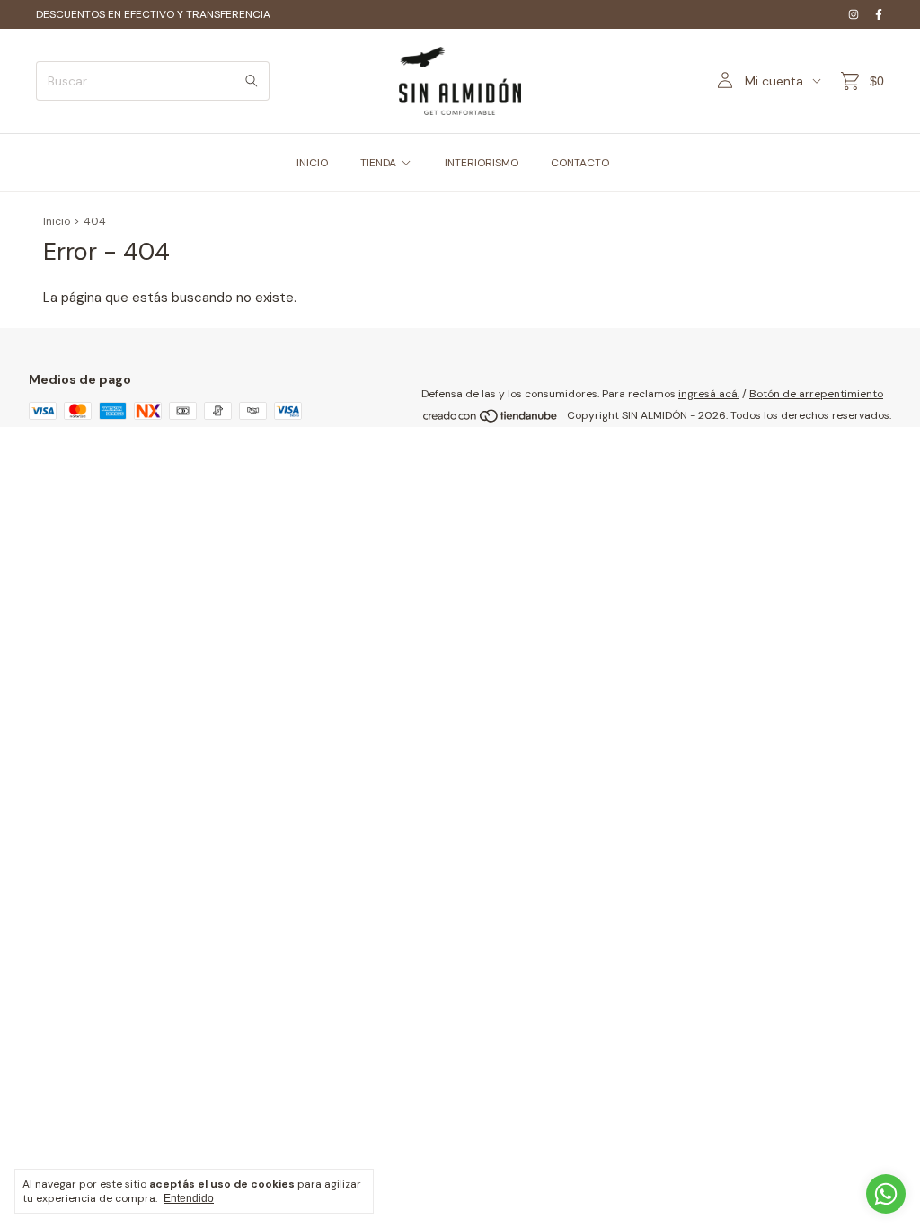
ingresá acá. (708, 394)
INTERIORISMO (481, 163)
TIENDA (378, 163)
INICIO (312, 163)
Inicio (56, 221)
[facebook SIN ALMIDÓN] (878, 14)
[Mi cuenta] (725, 81)
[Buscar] (252, 81)
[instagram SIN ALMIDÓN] (853, 14)
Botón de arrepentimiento (816, 394)
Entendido (189, 1198)
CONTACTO (580, 163)
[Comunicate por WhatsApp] (886, 1194)
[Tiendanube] (491, 420)
